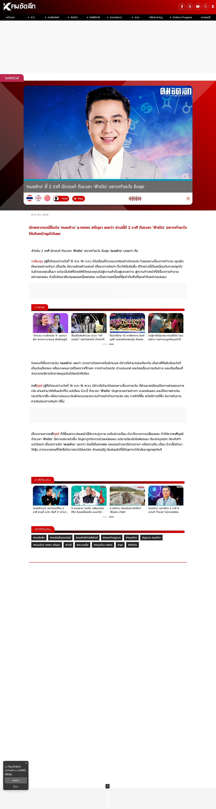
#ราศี (68, 545)
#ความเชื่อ (83, 545)
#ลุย (120, 545)
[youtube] (198, 6)
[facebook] (182, 6)
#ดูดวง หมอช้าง (151, 538)
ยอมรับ (15, 780)
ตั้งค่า (16, 786)
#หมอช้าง (131, 538)
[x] (190, 6)
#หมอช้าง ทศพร (103, 545)
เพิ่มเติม (8, 773)
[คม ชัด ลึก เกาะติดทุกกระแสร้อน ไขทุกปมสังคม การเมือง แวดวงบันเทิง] (108, 7)
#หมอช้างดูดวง (112, 538)
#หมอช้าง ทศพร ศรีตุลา (46, 545)
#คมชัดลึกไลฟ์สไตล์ (87, 538)
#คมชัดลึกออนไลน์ (60, 538)
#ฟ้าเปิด (132, 545)
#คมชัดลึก (39, 538)
